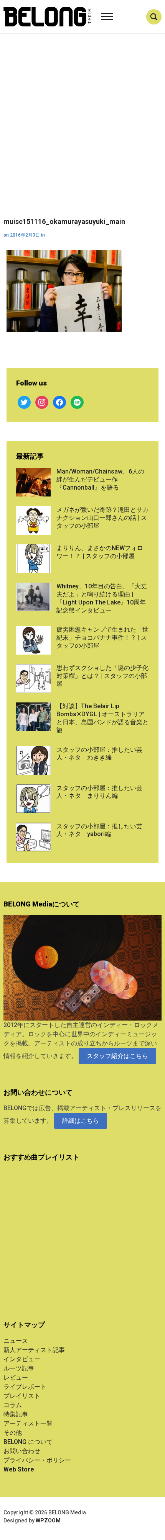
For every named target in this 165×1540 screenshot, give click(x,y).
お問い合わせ (21, 1451)
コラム (12, 1405)
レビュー (15, 1377)
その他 (12, 1432)
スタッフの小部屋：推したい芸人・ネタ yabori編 (99, 830)
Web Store (18, 1469)
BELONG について (28, 1441)
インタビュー (21, 1359)
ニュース (15, 1340)
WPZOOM (48, 1520)
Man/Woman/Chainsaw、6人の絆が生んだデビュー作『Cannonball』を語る (100, 479)
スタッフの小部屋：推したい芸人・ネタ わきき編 (99, 753)
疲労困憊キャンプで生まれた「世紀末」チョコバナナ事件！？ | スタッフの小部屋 (102, 637)
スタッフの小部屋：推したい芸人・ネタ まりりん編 (99, 792)
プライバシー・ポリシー (37, 1460)
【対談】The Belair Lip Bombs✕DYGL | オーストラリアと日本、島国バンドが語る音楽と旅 (102, 717)
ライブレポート (24, 1386)
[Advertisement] (82, 131)
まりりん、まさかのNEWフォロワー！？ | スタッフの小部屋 (99, 552)
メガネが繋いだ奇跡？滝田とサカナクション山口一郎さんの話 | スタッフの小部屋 (102, 517)
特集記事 (15, 1414)
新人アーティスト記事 (34, 1350)
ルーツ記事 (18, 1368)
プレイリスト (21, 1396)
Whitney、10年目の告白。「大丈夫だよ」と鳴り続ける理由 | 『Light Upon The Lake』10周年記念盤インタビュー (101, 598)
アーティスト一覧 (28, 1423)
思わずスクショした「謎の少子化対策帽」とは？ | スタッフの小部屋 (102, 676)
